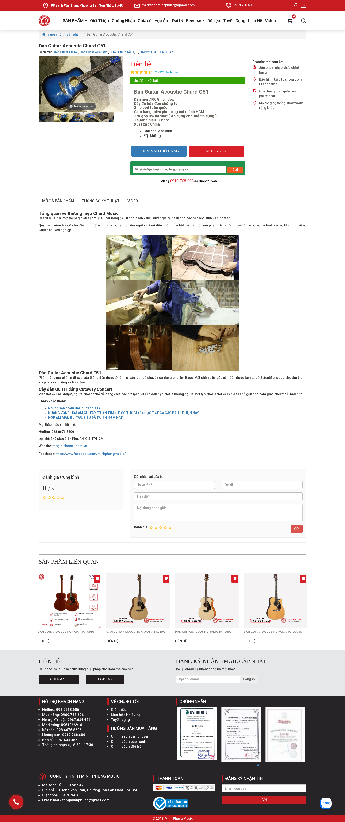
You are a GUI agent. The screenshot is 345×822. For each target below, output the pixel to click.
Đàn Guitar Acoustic (93, 52)
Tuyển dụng (120, 720)
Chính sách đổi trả (126, 746)
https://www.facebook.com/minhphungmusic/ (91, 454)
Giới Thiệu (99, 20)
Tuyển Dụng (234, 20)
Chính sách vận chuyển (130, 736)
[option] (46, 117)
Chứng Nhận (123, 20)
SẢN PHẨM (73, 20)
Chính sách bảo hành (128, 741)
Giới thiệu (119, 709)
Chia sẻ (145, 20)
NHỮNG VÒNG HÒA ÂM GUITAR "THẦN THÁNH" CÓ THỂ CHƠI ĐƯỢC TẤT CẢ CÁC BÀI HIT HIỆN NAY (123, 413)
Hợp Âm (161, 20)
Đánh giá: (141, 527)
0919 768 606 (182, 180)
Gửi (296, 529)
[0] (289, 21)
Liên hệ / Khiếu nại (126, 715)
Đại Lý (177, 20)
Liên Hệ (255, 20)
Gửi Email (59, 679)
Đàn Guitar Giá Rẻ (66, 52)
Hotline (105, 679)
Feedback (195, 20)
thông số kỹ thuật (100, 201)
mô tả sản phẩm (58, 200)
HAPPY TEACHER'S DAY (156, 52)
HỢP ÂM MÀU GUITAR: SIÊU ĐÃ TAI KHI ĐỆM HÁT (85, 417)
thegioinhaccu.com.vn (70, 446)
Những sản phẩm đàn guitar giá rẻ (74, 408)
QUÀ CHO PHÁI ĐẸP (124, 52)
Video (270, 20)
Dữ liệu (213, 20)
